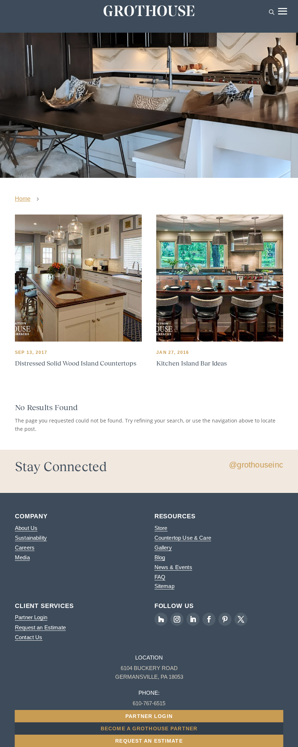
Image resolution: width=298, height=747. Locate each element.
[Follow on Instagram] (177, 619)
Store (161, 528)
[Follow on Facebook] (209, 619)
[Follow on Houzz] (161, 619)
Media (22, 557)
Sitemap (164, 586)
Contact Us (29, 637)
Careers (25, 547)
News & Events (173, 567)
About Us (26, 528)
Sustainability (31, 538)
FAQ (159, 577)
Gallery (163, 547)
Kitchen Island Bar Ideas (191, 363)
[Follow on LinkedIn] (193, 619)
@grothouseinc (256, 464)
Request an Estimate (40, 627)
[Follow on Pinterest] (224, 619)
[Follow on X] (240, 619)
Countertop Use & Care (182, 538)
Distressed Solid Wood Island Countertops (75, 363)
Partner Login (31, 617)
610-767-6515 (149, 703)
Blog (159, 557)
